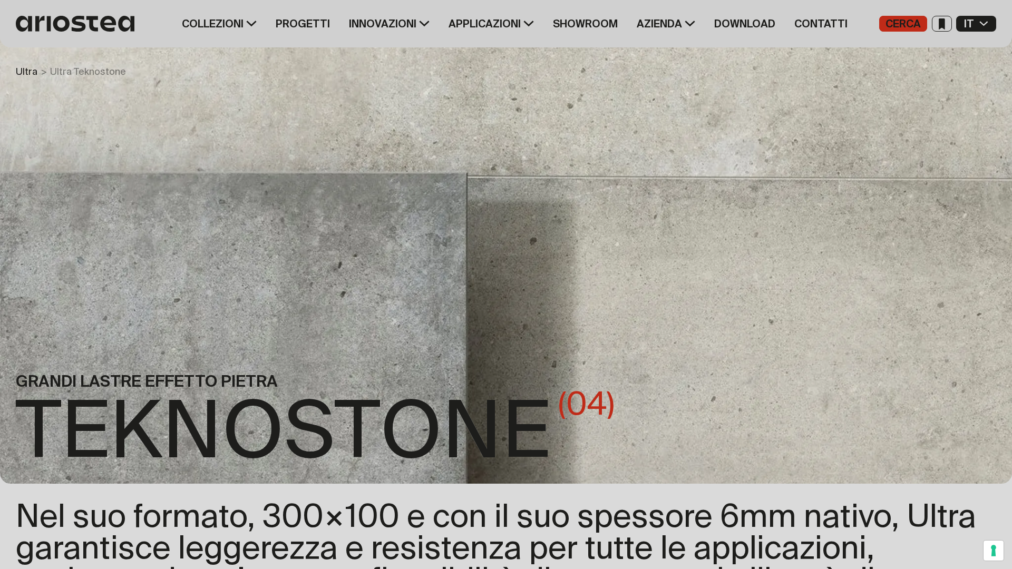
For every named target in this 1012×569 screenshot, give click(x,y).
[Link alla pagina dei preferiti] (942, 24)
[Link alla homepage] (79, 24)
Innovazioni (382, 23)
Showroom (585, 23)
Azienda (659, 23)
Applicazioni (485, 23)
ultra (26, 71)
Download (744, 23)
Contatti (821, 23)
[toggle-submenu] (250, 24)
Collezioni (213, 23)
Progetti (303, 23)
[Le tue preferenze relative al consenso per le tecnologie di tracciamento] (994, 551)
